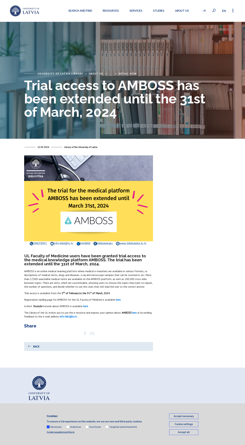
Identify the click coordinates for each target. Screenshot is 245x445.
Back (36, 346)
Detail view (128, 73)
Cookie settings (184, 424)
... (111, 73)
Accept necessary (184, 416)
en (224, 10)
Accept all (184, 432)
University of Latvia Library (60, 73)
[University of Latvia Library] (24, 10)
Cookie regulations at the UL (61, 432)
